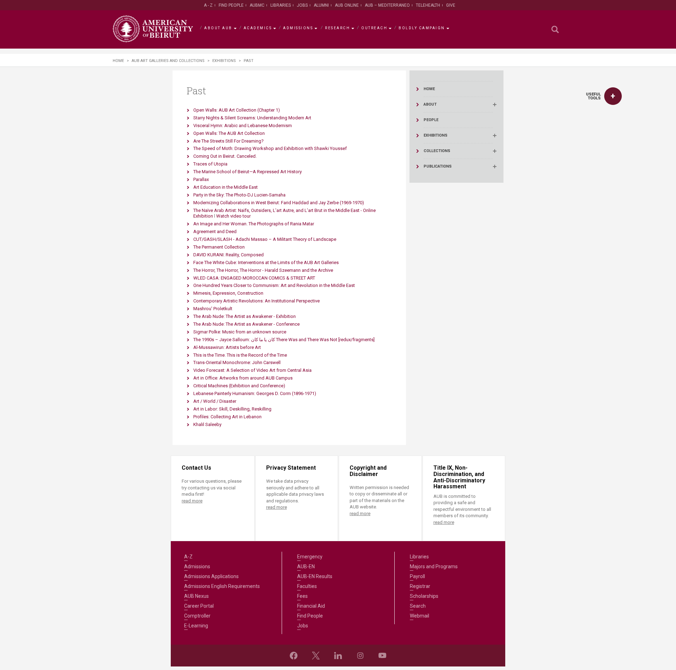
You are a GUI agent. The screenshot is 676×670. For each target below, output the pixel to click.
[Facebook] (294, 655)
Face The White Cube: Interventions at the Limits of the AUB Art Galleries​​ (266, 262)
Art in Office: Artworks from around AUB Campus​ (243, 378)
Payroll (417, 576)
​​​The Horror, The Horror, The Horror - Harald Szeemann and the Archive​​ (263, 270)
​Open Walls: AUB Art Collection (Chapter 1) (236, 110)
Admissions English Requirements (222, 586)
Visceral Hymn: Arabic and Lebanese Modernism (242, 125)
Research (337, 28)
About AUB (218, 28)
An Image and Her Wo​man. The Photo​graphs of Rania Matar (253, 223)
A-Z (188, 556)
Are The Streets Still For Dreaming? (228, 141)
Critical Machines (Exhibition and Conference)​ (239, 385)
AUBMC (257, 5)
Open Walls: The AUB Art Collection (229, 133)
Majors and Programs (434, 566)
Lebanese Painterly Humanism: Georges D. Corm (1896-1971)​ (254, 393)
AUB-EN (306, 566)
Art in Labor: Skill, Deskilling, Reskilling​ (232, 409)
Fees (302, 596)
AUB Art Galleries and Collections (168, 60)
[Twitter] (316, 655)
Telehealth (428, 5)
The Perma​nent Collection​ (219, 247)
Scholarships (424, 596)
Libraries (280, 5)
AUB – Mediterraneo (387, 5)
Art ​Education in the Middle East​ (225, 187)
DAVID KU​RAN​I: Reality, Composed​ (228, 254)
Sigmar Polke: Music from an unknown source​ (239, 331)
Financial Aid (311, 606)
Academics (258, 28)
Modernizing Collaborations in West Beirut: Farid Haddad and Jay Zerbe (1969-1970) (278, 202)
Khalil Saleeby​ (207, 424)
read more (192, 500)
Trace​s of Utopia (210, 164)
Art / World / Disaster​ (214, 401)
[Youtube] (382, 655)
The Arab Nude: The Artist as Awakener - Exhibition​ (244, 316)
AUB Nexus (196, 596)
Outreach (374, 28)
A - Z (208, 5)
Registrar (420, 586)
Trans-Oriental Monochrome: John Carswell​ (237, 362)
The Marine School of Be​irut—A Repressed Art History (247, 171)
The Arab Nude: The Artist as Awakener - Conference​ (246, 324)
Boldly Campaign (422, 28)
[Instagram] (360, 655)
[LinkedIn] (338, 655)
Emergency (310, 556)
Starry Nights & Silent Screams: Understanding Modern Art (252, 117)
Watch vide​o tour (233, 216)
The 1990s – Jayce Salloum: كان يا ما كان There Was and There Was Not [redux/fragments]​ (284, 339)
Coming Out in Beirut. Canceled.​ (225, 156)
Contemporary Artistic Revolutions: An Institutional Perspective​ (256, 300)
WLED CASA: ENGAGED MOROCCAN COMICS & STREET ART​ (254, 278)
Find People (231, 5)
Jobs (302, 5)
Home (118, 60)
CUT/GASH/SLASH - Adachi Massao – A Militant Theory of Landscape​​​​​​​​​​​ (264, 239)
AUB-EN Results (314, 576)
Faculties (307, 586)
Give (450, 5)
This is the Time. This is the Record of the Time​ (240, 355)
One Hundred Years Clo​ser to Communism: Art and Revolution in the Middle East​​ (274, 285)
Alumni (321, 5)
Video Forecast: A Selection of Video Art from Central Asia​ (252, 370)
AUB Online (347, 5)
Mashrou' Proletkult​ (212, 308)
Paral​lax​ (201, 179)
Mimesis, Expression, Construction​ (228, 293)
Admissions (298, 28)
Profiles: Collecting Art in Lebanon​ (227, 416)
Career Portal (199, 606)
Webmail (419, 616)
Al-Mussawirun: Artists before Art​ (227, 347)
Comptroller (197, 616)
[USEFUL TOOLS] (613, 96)
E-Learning (196, 625)
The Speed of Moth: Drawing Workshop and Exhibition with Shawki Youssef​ (270, 148)
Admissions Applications (211, 576)
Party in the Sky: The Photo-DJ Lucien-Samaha (239, 195)
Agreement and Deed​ (215, 231)
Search (418, 606)
